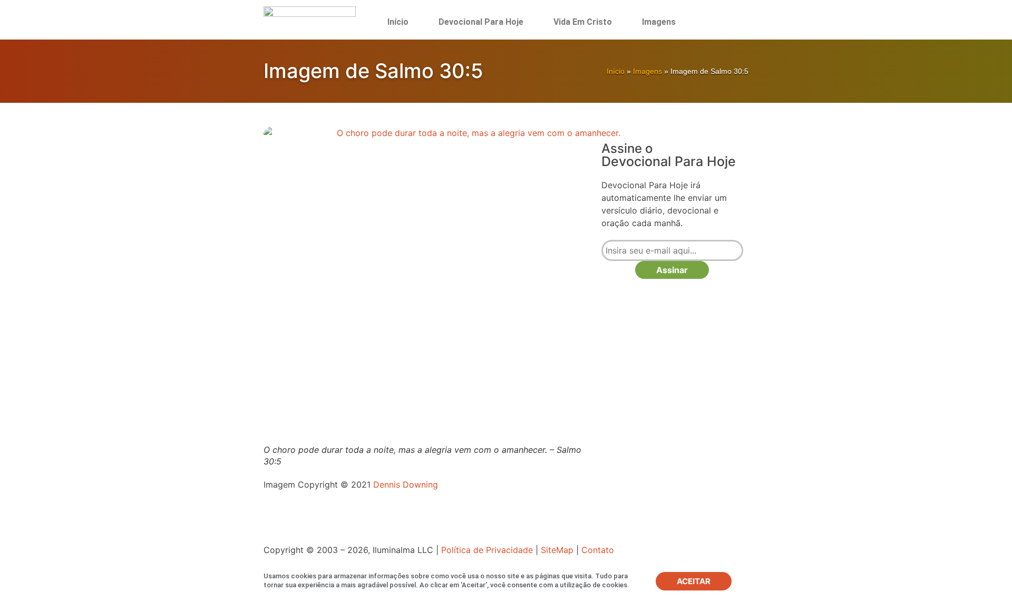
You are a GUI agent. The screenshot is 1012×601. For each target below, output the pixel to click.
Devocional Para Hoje (481, 22)
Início (397, 22)
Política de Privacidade (487, 550)
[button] (720, 22)
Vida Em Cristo (582, 22)
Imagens (659, 22)
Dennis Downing (405, 484)
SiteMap (557, 550)
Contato (597, 550)
